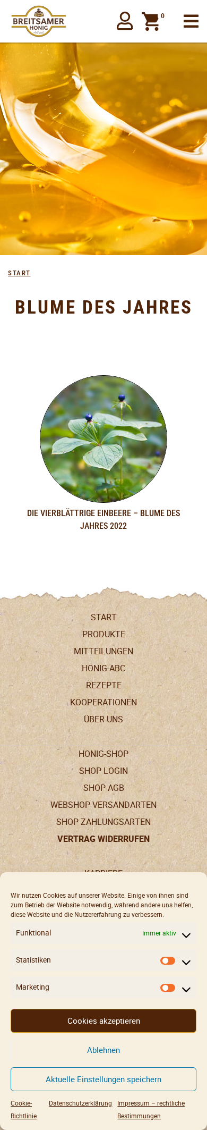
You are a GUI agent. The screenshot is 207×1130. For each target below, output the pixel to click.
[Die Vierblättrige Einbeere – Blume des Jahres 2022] (103, 439)
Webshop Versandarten (103, 805)
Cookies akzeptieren (103, 1020)
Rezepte (104, 685)
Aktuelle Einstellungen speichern (103, 1079)
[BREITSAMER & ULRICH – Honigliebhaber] (38, 21)
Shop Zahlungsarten (103, 822)
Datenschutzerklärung (80, 1103)
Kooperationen (103, 702)
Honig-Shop (103, 754)
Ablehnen (103, 1050)
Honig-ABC (103, 668)
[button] (125, 21)
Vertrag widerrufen (103, 839)
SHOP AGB (103, 788)
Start (19, 273)
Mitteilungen (103, 651)
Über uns (103, 719)
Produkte (103, 634)
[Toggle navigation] (191, 21)
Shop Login (103, 771)
